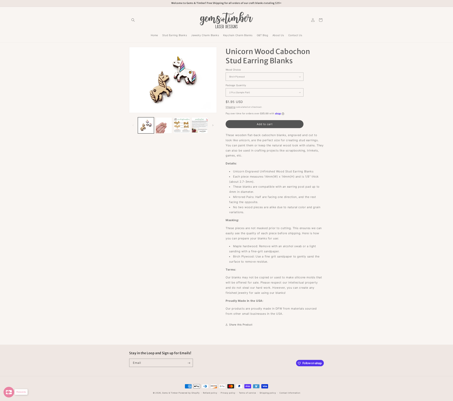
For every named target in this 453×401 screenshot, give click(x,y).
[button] (133, 20)
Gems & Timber (170, 393)
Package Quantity (236, 85)
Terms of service (247, 392)
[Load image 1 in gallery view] (146, 125)
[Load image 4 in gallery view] (200, 125)
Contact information (289, 392)
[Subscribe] (189, 363)
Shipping (230, 107)
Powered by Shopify (189, 393)
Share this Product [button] (241, 324)
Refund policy (210, 392)
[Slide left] (133, 125)
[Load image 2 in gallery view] (164, 125)
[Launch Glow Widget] (9, 392)
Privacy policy (228, 392)
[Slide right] (213, 125)
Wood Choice (233, 69)
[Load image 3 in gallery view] (182, 125)
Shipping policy (268, 392)
